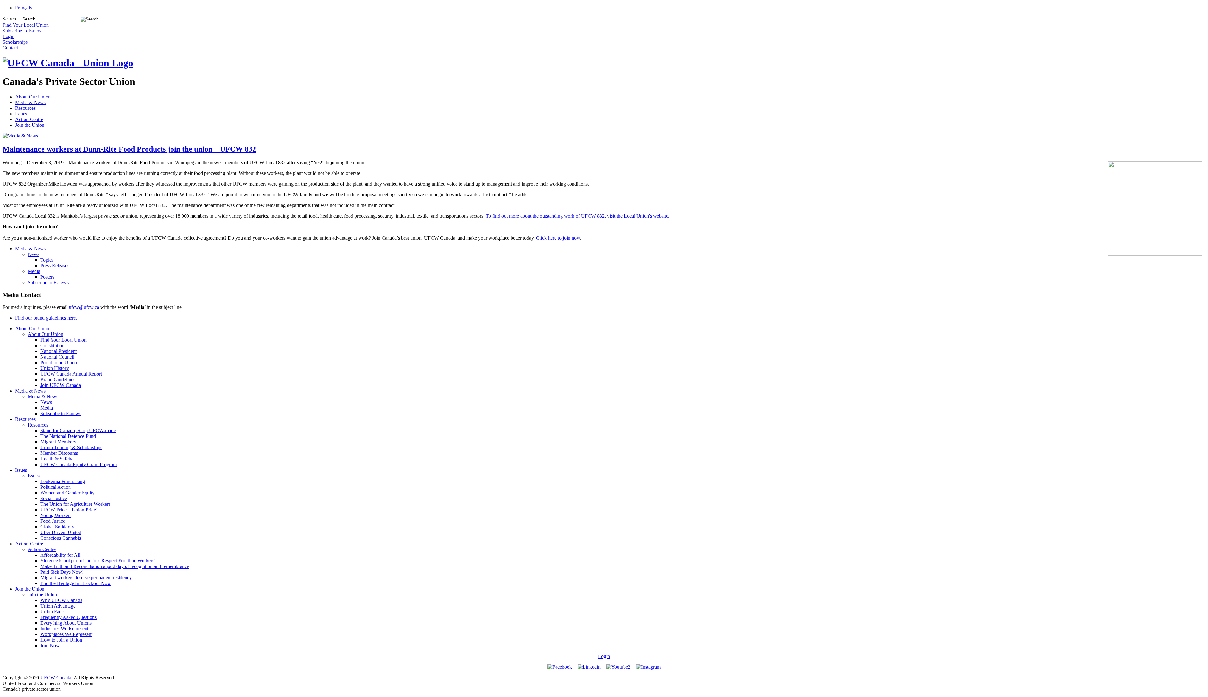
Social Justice (53, 498)
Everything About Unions (66, 623)
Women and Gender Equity (67, 492)
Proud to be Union (58, 362)
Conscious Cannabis (60, 538)
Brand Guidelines (57, 379)
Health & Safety (56, 458)
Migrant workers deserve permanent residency (86, 577)
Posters (47, 277)
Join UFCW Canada (60, 385)
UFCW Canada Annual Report (71, 373)
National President (58, 351)
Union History (54, 368)
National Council (57, 357)
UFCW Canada (55, 677)
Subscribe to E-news (48, 282)
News (33, 254)
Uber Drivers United (60, 532)
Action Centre (29, 119)
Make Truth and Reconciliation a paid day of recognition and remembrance (114, 566)
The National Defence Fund (68, 436)
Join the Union (29, 125)
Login (604, 656)
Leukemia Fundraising (62, 481)
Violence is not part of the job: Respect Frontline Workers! (98, 560)
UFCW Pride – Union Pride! (69, 509)
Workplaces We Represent (66, 634)
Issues (21, 113)
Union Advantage (58, 606)
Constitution (52, 345)
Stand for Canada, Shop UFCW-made (78, 430)
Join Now (50, 645)
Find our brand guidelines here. (46, 318)
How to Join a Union (61, 640)
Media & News (30, 102)
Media (34, 271)
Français (23, 7)
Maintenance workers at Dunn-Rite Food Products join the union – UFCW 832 (129, 149)
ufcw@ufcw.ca (84, 307)
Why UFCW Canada (61, 600)
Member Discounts (59, 453)
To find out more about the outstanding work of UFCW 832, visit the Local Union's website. (577, 216)
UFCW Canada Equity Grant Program (78, 464)
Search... (11, 18)
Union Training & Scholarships (71, 447)
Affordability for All (60, 555)
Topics (46, 260)
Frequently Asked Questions (68, 617)
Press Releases (54, 265)
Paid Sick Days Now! (62, 572)
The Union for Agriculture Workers (75, 504)
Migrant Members (58, 441)
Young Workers (55, 515)
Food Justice (52, 521)
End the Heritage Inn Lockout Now (75, 583)
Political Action (55, 487)
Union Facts (52, 611)
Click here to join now (558, 238)
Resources (25, 108)
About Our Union (33, 96)
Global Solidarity (57, 526)
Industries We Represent (64, 628)
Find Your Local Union (63, 340)
